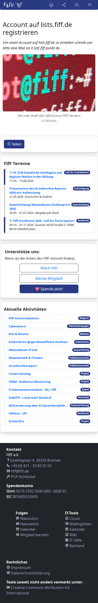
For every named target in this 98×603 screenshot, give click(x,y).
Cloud (75, 518)
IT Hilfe (76, 540)
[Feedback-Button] (51, 5)
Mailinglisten (81, 523)
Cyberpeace (17, 326)
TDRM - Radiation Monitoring (29, 382)
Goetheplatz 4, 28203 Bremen (35, 460)
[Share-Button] (64, 5)
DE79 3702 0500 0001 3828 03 (41, 491)
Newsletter (29, 523)
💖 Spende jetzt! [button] (49, 288)
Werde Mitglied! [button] (49, 278)
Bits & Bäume (18, 334)
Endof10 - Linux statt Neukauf (30, 397)
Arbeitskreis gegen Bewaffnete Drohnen (38, 342)
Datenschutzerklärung (30, 572)
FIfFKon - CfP (18, 413)
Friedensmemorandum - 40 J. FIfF (33, 390)
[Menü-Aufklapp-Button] (89, 5)
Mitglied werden (34, 534)
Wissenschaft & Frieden (26, 358)
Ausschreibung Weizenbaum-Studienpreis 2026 (39, 207)
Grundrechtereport (23, 366)
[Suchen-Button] (76, 5)
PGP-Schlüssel (23, 476)
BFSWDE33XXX (25, 496)
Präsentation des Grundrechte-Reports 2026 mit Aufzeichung (37, 190)
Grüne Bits (16, 421)
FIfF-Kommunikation (24, 318)
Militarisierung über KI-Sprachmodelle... (38, 405)
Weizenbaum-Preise (23, 350)
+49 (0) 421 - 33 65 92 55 (31, 465)
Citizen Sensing (20, 374)
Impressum (21, 567)
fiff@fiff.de (20, 471)
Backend (77, 545)
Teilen (15, 144)
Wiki (73, 534)
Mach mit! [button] (49, 267)
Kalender (28, 529)
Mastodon (29, 518)
